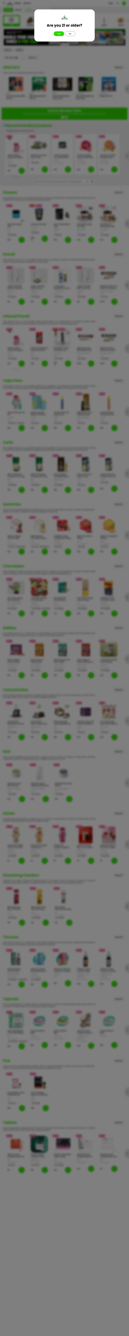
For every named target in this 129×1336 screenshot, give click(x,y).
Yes (58, 33)
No (70, 33)
